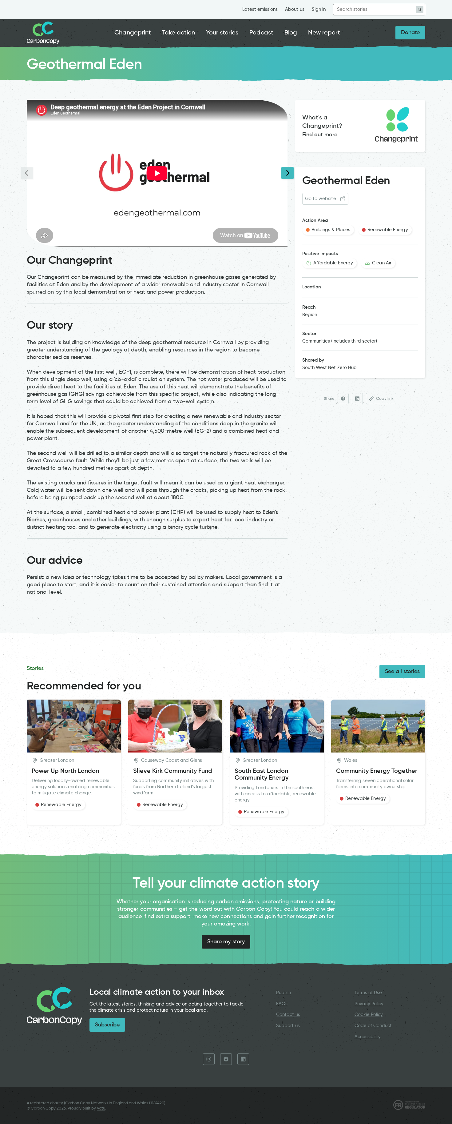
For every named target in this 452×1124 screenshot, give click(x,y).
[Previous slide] (27, 173)
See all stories (402, 671)
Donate (410, 32)
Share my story (226, 941)
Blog (290, 32)
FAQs (281, 1003)
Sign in (319, 9)
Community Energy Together (376, 770)
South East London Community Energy (261, 774)
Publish (283, 992)
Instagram (209, 1059)
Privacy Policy (369, 1003)
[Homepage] (43, 33)
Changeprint (132, 32)
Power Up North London (65, 770)
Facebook (226, 1059)
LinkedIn (243, 1059)
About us (294, 9)
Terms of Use (368, 992)
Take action (178, 32)
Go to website (320, 198)
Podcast (261, 32)
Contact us (288, 1014)
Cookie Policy (369, 1014)
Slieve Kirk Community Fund (172, 770)
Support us (287, 1025)
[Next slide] (287, 173)
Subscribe (107, 1024)
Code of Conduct (373, 1025)
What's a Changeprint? (322, 121)
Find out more (320, 134)
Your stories (222, 32)
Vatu (101, 1108)
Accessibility (368, 1036)
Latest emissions (260, 9)
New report (324, 32)
